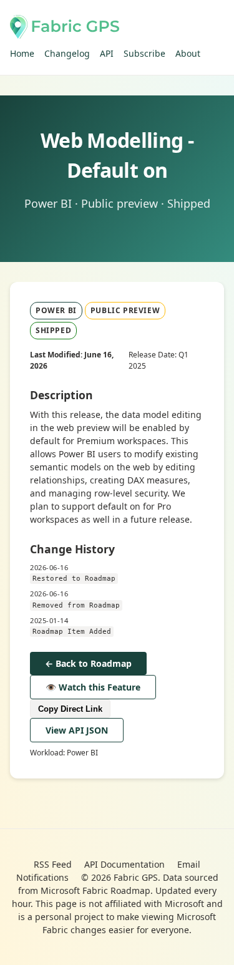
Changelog (67, 53)
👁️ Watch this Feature (93, 687)
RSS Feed (53, 864)
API (107, 53)
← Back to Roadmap (88, 663)
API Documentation (124, 864)
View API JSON (77, 730)
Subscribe (144, 53)
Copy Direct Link (70, 709)
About (187, 53)
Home (22, 53)
